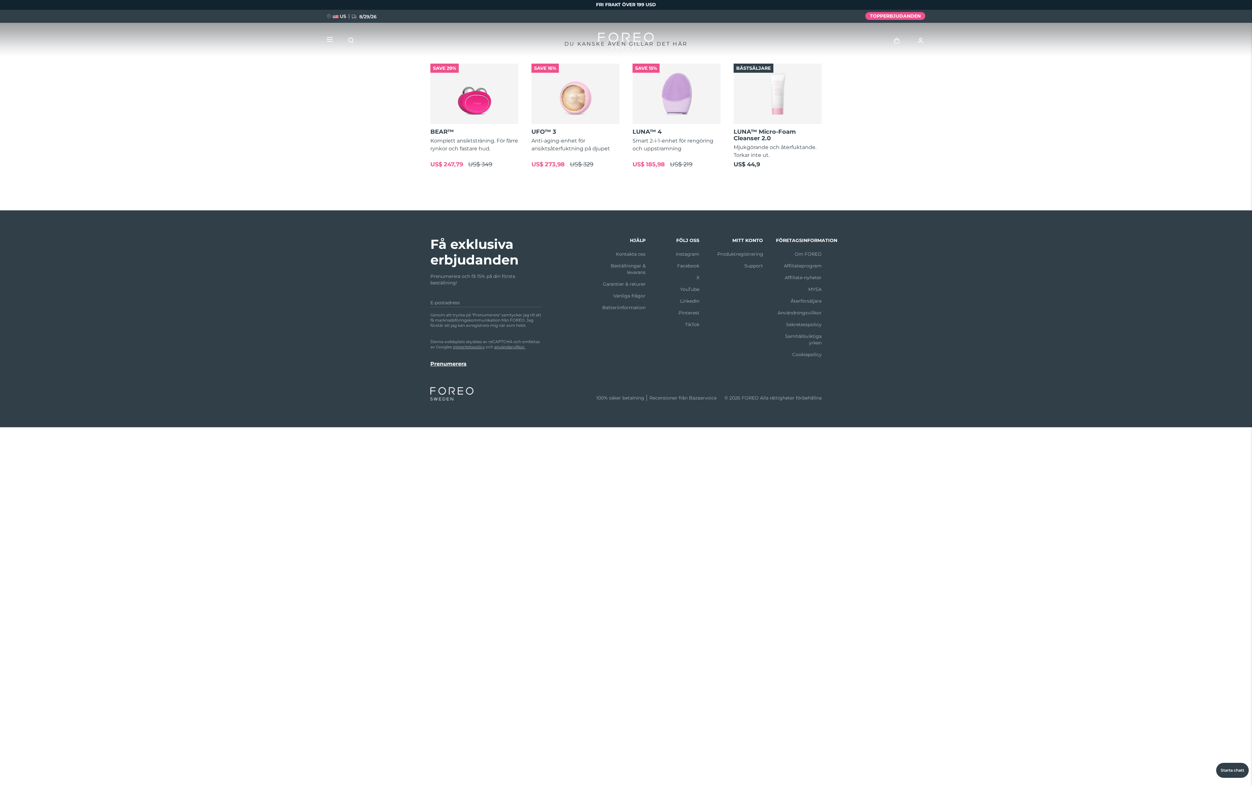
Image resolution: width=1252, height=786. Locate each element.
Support (753, 266)
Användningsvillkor (800, 313)
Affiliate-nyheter (803, 277)
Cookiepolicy (807, 354)
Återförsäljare (806, 301)
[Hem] (626, 42)
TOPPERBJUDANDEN (895, 16)
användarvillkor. (510, 346)
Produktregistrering (740, 254)
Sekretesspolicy (804, 324)
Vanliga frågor (629, 296)
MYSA (815, 289)
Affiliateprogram (803, 266)
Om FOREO (808, 254)
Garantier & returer (624, 284)
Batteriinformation (624, 307)
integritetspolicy (469, 346)
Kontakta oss (631, 254)
